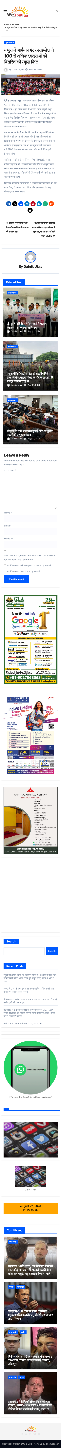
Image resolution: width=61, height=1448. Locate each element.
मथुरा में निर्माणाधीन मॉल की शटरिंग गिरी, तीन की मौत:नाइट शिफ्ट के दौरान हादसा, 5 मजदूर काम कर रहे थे (30, 377)
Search (11, 941)
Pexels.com (30, 1154)
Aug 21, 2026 (34, 331)
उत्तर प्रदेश (13, 1332)
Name (8, 512)
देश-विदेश (12, 1242)
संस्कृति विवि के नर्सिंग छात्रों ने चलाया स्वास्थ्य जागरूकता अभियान (27, 325)
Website (8, 538)
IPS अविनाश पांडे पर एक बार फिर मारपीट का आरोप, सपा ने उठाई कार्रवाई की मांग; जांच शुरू (30, 1360)
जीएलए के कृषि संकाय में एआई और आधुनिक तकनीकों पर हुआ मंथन (30, 433)
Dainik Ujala (18, 69)
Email (7, 525)
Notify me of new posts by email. (23, 571)
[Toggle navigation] (5, 11)
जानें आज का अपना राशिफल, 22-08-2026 (23, 1023)
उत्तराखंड (12, 1377)
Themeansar (52, 1443)
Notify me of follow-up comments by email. (29, 565)
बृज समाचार (10, 42)
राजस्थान (20, 1287)
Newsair (38, 1443)
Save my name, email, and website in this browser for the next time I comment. (30, 557)
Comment (10, 470)
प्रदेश (11, 1287)
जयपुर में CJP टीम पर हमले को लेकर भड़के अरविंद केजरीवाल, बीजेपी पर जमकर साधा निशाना (30, 1315)
